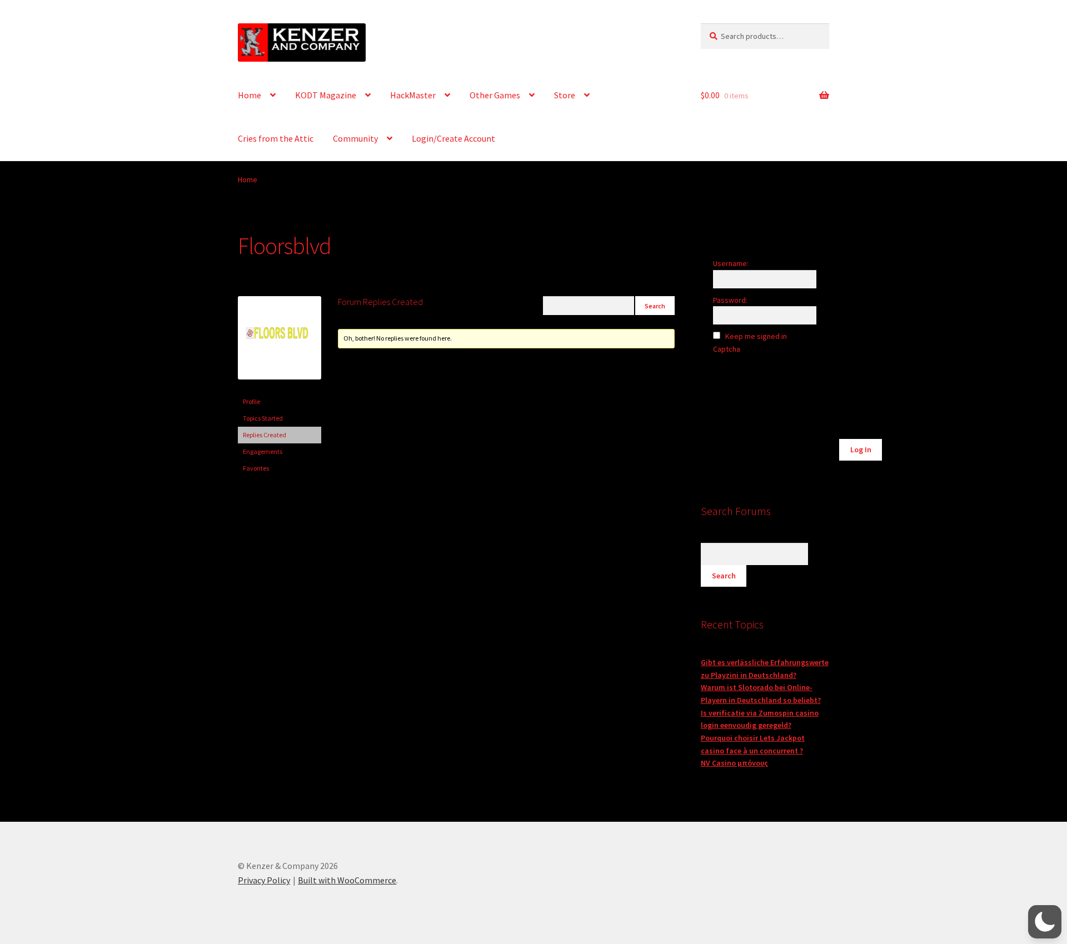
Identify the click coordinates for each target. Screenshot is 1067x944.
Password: (730, 300)
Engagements (262, 451)
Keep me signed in (756, 336)
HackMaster (413, 95)
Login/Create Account (453, 138)
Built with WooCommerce (347, 880)
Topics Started (263, 418)
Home (249, 95)
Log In (860, 449)
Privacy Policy (264, 880)
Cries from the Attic (275, 138)
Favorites (256, 468)
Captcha (727, 349)
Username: (731, 263)
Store (564, 95)
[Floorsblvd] (279, 388)
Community (355, 138)
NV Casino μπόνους (734, 763)
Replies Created (264, 435)
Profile (251, 401)
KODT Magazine (325, 95)
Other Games (495, 95)
